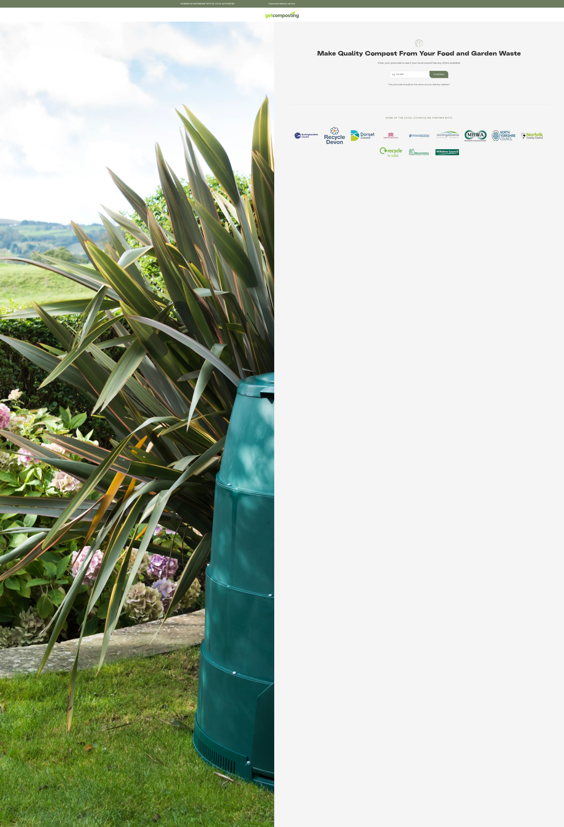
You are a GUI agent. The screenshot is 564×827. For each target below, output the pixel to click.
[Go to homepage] (282, 15)
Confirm (439, 74)
